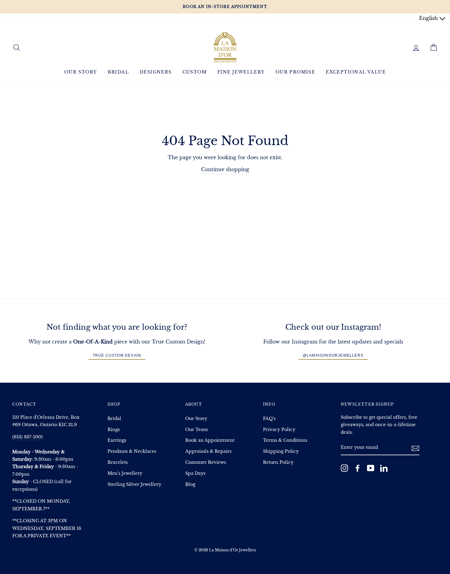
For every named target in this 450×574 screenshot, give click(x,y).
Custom (194, 72)
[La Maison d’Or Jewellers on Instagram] (344, 468)
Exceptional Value (356, 72)
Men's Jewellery (124, 473)
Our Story (80, 72)
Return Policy (278, 462)
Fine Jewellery (241, 72)
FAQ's (269, 418)
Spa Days (195, 473)
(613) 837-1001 (27, 437)
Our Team (196, 429)
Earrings (116, 440)
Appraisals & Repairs (208, 451)
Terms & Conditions (285, 440)
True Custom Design (117, 355)
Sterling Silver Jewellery (134, 484)
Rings (113, 429)
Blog (190, 484)
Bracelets (117, 462)
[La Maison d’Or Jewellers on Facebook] (357, 468)
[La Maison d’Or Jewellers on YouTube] (370, 468)
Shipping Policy (281, 451)
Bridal (118, 72)
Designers (156, 72)
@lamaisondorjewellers (333, 355)
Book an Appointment (209, 440)
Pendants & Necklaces (131, 451)
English (429, 18)
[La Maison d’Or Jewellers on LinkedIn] (384, 468)
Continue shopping (225, 169)
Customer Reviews (205, 462)
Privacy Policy (279, 429)
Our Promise (295, 72)
